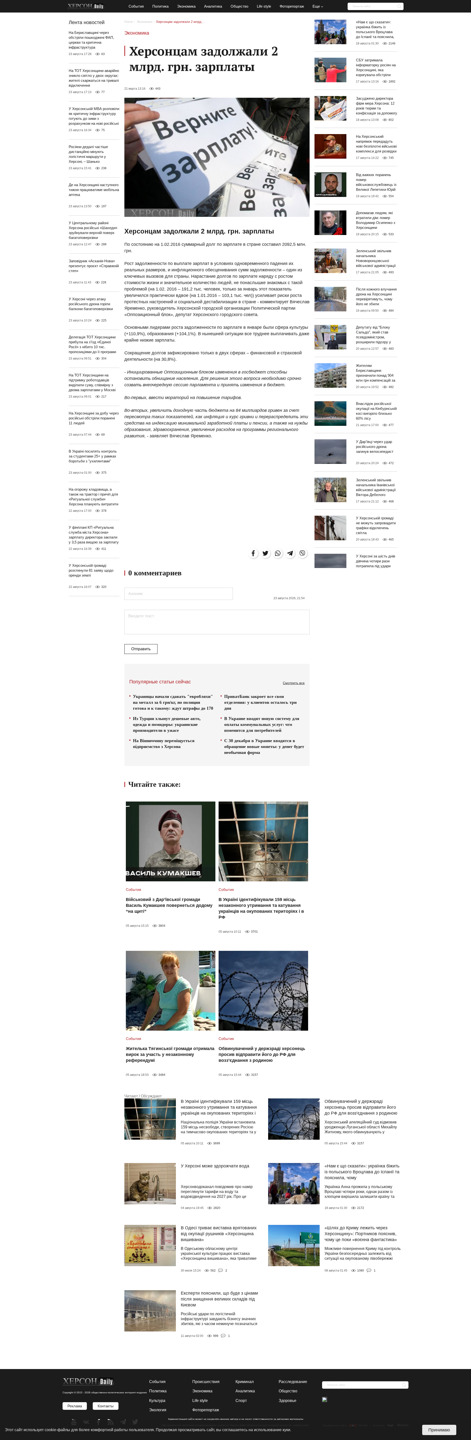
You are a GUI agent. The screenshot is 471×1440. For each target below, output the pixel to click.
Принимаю (439, 1429)
